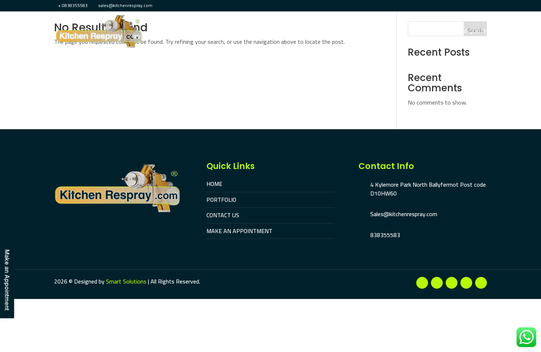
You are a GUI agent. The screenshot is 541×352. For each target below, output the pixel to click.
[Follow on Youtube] (437, 283)
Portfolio (308, 32)
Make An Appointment (408, 32)
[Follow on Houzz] (481, 283)
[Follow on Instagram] (451, 283)
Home (276, 32)
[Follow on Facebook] (422, 283)
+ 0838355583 (73, 5)
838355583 (385, 234)
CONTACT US (222, 215)
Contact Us (349, 32)
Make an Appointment (7, 280)
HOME (214, 183)
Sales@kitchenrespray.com (403, 213)
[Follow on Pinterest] (466, 283)
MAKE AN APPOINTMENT (239, 230)
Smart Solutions (126, 281)
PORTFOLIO (221, 199)
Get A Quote (469, 32)
